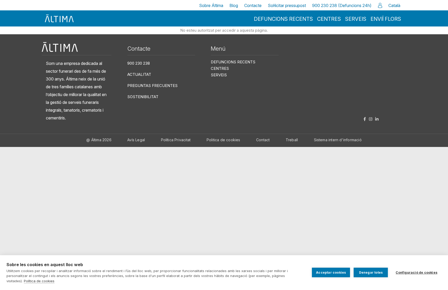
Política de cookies (39, 281)
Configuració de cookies (416, 272)
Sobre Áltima (211, 5)
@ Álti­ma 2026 (98, 140)
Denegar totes (371, 272)
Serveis (355, 19)
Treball (292, 140)
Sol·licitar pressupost (287, 5)
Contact (263, 140)
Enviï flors (385, 19)
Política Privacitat (176, 140)
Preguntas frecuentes (152, 85)
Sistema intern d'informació (338, 140)
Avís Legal (136, 140)
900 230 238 (138, 63)
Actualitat (139, 74)
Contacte (253, 5)
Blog (233, 5)
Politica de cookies (223, 140)
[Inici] (59, 18)
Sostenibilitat (142, 96)
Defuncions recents (283, 19)
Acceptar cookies (331, 272)
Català (394, 5)
